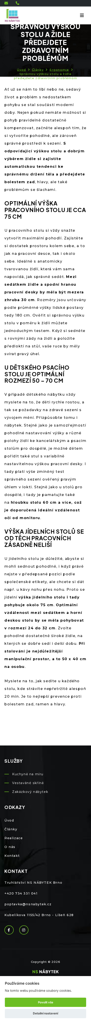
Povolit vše (45, 1002)
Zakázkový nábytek (30, 792)
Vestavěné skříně (28, 783)
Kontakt (12, 856)
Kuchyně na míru (28, 774)
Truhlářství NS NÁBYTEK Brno (33, 883)
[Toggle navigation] (82, 15)
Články (38, 69)
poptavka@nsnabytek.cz (28, 904)
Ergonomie (59, 69)
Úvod (21, 69)
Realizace (13, 838)
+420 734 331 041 (21, 893)
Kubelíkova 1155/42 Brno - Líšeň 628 (39, 915)
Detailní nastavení (45, 1013)
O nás (9, 847)
